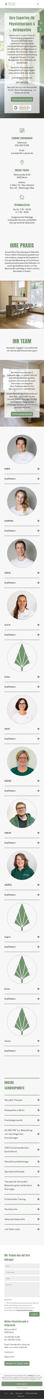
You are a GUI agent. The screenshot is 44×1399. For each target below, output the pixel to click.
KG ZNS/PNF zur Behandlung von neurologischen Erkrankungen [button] (18, 1134)
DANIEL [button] (8, 572)
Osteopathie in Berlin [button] (15, 1110)
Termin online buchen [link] (22, 99)
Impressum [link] (9, 1352)
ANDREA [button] (8, 884)
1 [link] (16, 325)
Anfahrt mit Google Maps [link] (16, 1363)
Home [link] (6, 1393)
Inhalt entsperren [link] (22, 1384)
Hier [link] (21, 396)
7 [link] (27, 325)
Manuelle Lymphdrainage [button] (16, 1161)
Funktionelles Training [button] (15, 1199)
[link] (10, 4)
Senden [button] (34, 1314)
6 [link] (25, 325)
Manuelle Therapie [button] (13, 1099)
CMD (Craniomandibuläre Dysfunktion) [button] (17, 1149)
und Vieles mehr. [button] (12, 1229)
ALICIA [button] (7, 624)
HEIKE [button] (7, 728)
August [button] (8, 936)
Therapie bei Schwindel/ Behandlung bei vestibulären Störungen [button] (18, 1185)
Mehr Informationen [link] (22, 1388)
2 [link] (18, 325)
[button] (38, 5)
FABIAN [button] (8, 832)
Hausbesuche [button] (11, 1209)
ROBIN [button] (7, 468)
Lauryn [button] (8, 1040)
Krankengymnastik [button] (14, 1120)
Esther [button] (7, 676)
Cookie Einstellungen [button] (31, 1393)
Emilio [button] (7, 988)
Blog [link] (12, 1393)
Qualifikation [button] (10, 478)
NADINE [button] (8, 780)
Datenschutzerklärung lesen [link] (24, 1310)
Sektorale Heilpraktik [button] (15, 1219)
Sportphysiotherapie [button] (14, 1171)
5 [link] (23, 325)
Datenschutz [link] (9, 1356)
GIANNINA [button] (9, 520)
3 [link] (20, 325)
